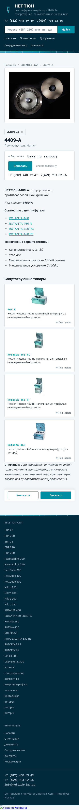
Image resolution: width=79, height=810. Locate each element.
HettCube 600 (12, 581)
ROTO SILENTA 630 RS (17, 638)
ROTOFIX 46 (11, 650)
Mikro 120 (10, 587)
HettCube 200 (12, 570)
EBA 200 (9, 536)
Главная (10, 65)
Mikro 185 (10, 593)
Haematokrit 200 (14, 559)
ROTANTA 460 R (20, 223)
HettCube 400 (12, 576)
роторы (9, 701)
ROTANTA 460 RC (21, 229)
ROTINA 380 (11, 621)
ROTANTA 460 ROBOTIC (18, 616)
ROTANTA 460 (29, 65)
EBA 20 (8, 530)
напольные (11, 690)
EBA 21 (8, 541)
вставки (9, 667)
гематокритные (14, 673)
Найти (66, 29)
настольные (11, 696)
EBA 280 (9, 553)
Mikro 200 (10, 598)
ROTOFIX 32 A (12, 644)
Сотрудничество (15, 45)
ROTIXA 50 (10, 633)
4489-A (13, 132)
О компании (28, 38)
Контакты (37, 45)
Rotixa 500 (10, 656)
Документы (47, 38)
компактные (11, 678)
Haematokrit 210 (14, 564)
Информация (12, 761)
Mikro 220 (10, 604)
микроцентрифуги (16, 684)
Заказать (20, 166)
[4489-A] (39, 95)
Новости (10, 38)
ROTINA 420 (11, 627)
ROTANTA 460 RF (21, 234)
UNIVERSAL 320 (14, 661)
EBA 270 (9, 547)
